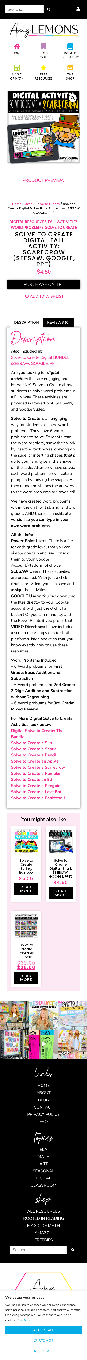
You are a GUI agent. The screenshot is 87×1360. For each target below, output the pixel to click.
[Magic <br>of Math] (17, 68)
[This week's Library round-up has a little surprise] (72, 1044)
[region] (43, 1325)
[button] (73, 98)
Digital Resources (27, 222)
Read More (24, 1320)
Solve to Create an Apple (35, 761)
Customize (43, 1340)
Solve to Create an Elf (31, 779)
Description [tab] (26, 322)
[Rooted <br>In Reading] (70, 46)
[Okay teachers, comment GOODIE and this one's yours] (14, 1044)
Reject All (43, 1351)
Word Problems (27, 227)
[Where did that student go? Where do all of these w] (72, 1015)
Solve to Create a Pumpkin (36, 773)
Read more (26, 888)
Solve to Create (47, 204)
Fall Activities (63, 222)
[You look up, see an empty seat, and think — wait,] (14, 1015)
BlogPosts (44, 55)
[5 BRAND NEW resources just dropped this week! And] (43, 1015)
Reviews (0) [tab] (58, 322)
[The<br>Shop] (70, 68)
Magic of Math (17, 77)
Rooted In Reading (70, 55)
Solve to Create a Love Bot (36, 792)
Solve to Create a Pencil (33, 755)
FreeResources (44, 77)
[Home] (17, 46)
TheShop (70, 77)
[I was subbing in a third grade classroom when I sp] (43, 1044)
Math (28, 204)
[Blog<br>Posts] (43, 46)
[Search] (48, 9)
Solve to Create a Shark (33, 749)
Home (16, 53)
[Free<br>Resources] (43, 68)
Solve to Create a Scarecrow (38, 767)
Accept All (43, 1330)
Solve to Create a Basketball (38, 798)
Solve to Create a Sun (31, 743)
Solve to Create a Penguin (35, 786)
